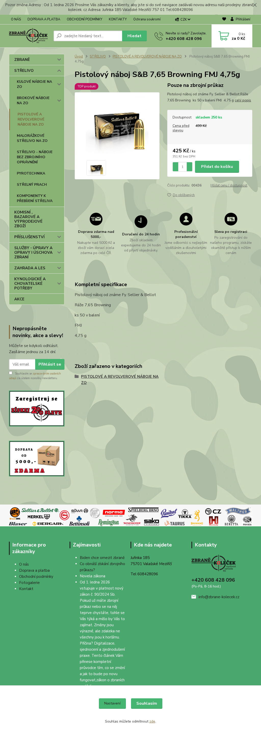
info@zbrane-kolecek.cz (219, 596)
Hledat (134, 36)
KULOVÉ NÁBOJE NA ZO (34, 84)
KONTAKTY (118, 19)
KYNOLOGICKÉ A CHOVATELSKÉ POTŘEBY (30, 283)
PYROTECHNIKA (31, 173)
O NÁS (16, 19)
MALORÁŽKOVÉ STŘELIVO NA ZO (32, 138)
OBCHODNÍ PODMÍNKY (84, 19)
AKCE (19, 299)
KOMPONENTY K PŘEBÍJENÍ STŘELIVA (35, 198)
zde (152, 721)
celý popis (243, 100)
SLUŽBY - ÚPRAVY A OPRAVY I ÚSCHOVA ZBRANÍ (33, 252)
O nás (24, 564)
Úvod (79, 56)
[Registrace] (37, 408)
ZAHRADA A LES (29, 268)
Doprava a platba (34, 570)
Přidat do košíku (217, 166)
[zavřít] (255, 5)
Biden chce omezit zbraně (102, 557)
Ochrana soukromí (147, 19)
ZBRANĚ (22, 59)
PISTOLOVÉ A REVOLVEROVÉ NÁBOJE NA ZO (31, 119)
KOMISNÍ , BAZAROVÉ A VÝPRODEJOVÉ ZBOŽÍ (28, 219)
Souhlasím (146, 703)
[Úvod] (29, 36)
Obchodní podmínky (36, 576)
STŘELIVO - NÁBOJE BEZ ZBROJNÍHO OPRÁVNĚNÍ (35, 157)
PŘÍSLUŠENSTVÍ (29, 236)
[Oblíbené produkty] (224, 19)
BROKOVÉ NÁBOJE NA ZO (33, 100)
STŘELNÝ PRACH (32, 184)
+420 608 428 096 (184, 39)
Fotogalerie (29, 582)
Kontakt (26, 588)
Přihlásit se (49, 364)
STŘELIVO (24, 70)
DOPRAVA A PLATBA (44, 19)
